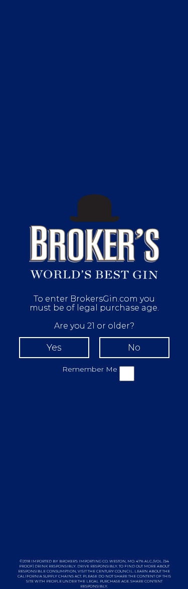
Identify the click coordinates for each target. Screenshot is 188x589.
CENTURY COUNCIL (114, 571)
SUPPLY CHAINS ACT (62, 576)
